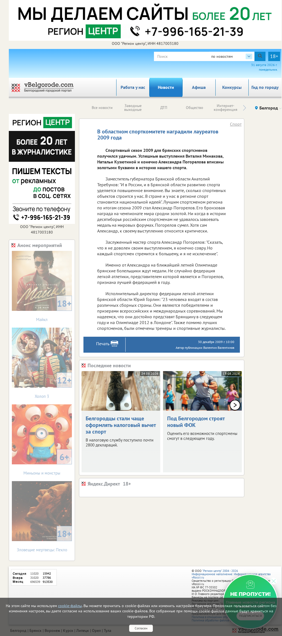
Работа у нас (133, 87)
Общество (194, 107)
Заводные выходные (133, 107)
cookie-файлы (70, 605)
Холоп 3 (53, 386)
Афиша (199, 87)
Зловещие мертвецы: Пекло (44, 540)
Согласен (141, 628)
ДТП (163, 107)
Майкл (54, 310)
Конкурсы (232, 87)
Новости (166, 87)
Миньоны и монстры (46, 463)
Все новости (102, 107)
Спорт (236, 124)
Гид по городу (265, 87)
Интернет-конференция (225, 107)
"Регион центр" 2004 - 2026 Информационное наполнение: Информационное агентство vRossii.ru (231, 574)
